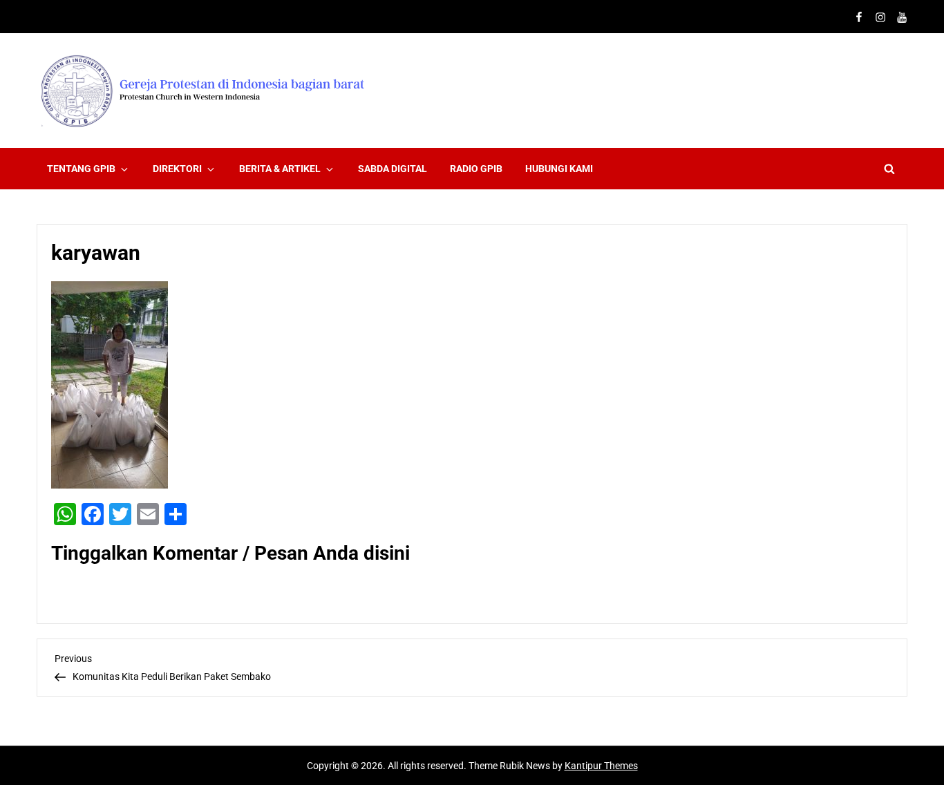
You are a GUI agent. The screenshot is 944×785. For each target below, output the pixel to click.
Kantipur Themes (601, 765)
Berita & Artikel (280, 168)
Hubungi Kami (559, 168)
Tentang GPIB (81, 168)
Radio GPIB (476, 168)
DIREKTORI (177, 168)
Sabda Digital (392, 168)
